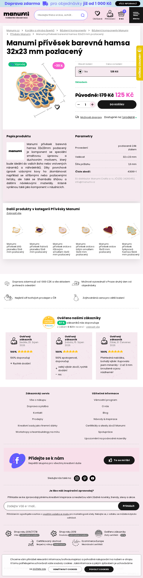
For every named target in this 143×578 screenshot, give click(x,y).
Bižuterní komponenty (73, 30)
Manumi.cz (13, 30)
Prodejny (37, 419)
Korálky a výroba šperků (39, 30)
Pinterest (85, 478)
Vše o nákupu (37, 400)
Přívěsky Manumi (20, 34)
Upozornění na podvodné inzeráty (105, 438)
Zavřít (139, 3)
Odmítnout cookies (65, 569)
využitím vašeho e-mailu (56, 514)
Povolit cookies (99, 569)
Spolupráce (105, 432)
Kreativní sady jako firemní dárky (37, 425)
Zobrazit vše (14, 213)
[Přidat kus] (92, 104)
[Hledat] (83, 15)
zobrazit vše (93, 326)
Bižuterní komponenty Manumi (110, 30)
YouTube (93, 478)
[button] (57, 107)
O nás (105, 406)
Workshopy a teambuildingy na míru (38, 432)
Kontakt (37, 412)
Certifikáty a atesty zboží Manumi (105, 425)
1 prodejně (128, 117)
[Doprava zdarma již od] (71, 3)
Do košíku (117, 104)
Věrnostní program (105, 400)
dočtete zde (39, 569)
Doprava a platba (37, 406)
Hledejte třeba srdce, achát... (55, 15)
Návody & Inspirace (105, 419)
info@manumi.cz (85, 182)
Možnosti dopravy (91, 117)
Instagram (77, 478)
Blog (105, 412)
